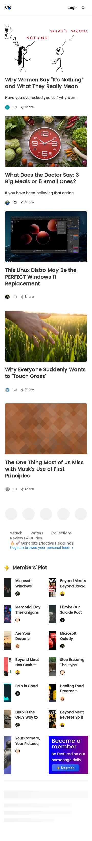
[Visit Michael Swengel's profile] (7, 297)
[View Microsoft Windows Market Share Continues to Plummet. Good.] (8, 587)
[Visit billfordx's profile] (17, 619)
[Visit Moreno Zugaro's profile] (7, 107)
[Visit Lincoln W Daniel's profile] (62, 593)
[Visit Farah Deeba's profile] (7, 202)
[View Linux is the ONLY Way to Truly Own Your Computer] (8, 719)
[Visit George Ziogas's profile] (7, 389)
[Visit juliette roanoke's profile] (62, 619)
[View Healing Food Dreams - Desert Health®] (52, 693)
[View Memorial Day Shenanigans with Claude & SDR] (8, 614)
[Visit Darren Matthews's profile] (7, 489)
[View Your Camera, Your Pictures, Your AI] (8, 755)
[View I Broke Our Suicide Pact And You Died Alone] (52, 614)
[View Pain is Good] (8, 693)
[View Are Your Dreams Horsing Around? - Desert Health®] (8, 640)
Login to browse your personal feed (40, 548)
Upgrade (67, 768)
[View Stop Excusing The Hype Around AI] (52, 666)
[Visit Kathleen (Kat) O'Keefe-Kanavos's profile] (17, 646)
